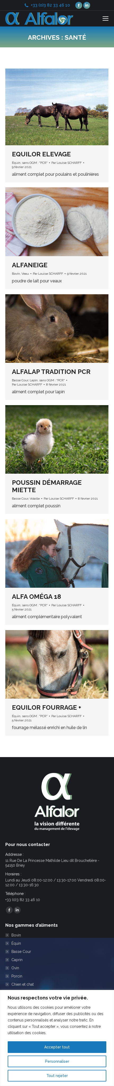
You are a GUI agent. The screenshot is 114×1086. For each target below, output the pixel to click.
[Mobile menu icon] (105, 18)
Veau (25, 273)
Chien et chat (22, 984)
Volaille (35, 498)
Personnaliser (57, 1061)
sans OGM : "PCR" (34, 163)
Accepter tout (57, 1047)
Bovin (16, 273)
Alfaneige (29, 265)
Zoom (50, 107)
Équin (16, 163)
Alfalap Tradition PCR (51, 371)
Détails (64, 107)
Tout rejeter (57, 1076)
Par (66, 163)
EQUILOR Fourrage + (46, 707)
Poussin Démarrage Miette (47, 486)
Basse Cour (20, 380)
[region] (57, 1038)
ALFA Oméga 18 (36, 596)
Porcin (16, 976)
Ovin (15, 968)
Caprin (17, 960)
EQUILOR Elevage (41, 154)
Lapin (34, 380)
